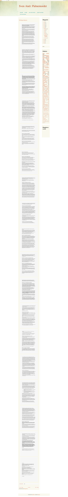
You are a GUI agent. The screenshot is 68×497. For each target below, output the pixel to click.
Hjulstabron (44, 113)
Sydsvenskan (44, 106)
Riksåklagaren (45, 61)
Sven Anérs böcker (32, 12)
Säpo (47, 88)
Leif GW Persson (46, 58)
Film (44, 77)
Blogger (39, 494)
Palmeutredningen (46, 69)
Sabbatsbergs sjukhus (46, 63)
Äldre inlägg (37, 487)
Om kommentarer (23, 14)
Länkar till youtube (40, 12)
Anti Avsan (46, 53)
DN (47, 77)
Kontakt (26, 12)
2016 (44, 40)
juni (44, 32)
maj (44, 31)
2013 (44, 26)
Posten (44, 87)
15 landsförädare (46, 76)
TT (47, 80)
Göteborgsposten (45, 84)
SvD (47, 73)
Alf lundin (48, 109)
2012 (44, 25)
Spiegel (48, 91)
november (45, 34)
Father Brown (47, 111)
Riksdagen (45, 86)
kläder (44, 73)
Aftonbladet (47, 67)
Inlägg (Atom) (26, 488)
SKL (45, 91)
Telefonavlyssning (45, 93)
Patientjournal (46, 55)
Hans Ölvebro (45, 81)
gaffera (34, 494)
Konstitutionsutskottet (45, 104)
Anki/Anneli (44, 78)
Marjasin (44, 85)
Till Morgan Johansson (23, 20)
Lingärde (44, 72)
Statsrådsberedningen (45, 119)
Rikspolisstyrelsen (45, 66)
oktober (45, 33)
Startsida (21, 12)
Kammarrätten (47, 114)
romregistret (44, 109)
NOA (46, 117)
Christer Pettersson (46, 65)
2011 (44, 24)
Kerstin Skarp (44, 98)
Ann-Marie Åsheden (46, 110)
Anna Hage (44, 111)
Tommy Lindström (45, 94)
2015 (44, 39)
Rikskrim (44, 62)
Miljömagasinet (44, 116)
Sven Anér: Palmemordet (33, 6)
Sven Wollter (44, 120)
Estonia (43, 91)
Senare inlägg (21, 487)
